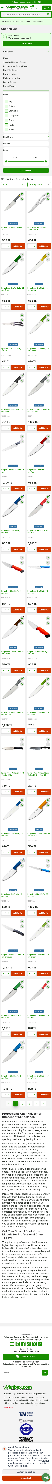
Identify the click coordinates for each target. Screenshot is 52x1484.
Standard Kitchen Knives (14, 62)
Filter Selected (26, 170)
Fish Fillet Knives (10, 70)
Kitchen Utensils (19, 21)
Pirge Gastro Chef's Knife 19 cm (11, 228)
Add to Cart (18, 246)
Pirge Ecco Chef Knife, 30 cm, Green (38, 956)
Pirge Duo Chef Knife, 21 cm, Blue (11, 1077)
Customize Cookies (26, 1472)
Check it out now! (28, 1356)
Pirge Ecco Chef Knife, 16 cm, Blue (11, 895)
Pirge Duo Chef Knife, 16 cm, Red (11, 592)
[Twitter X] (34, 1344)
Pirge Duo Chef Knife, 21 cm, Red (37, 531)
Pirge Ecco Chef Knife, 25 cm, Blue (12, 834)
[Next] (43, 1103)
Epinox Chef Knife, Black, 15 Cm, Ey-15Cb (12, 774)
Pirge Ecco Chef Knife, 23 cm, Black (12, 410)
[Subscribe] (45, 1373)
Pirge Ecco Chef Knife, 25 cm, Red (38, 1016)
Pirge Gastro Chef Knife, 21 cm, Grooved (12, 956)
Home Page (6, 21)
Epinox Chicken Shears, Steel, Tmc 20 (37, 228)
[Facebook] (23, 1344)
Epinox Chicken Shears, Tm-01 (11, 349)
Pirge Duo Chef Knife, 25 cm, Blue (37, 895)
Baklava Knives (10, 74)
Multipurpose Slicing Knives (15, 66)
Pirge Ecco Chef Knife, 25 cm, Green (38, 349)
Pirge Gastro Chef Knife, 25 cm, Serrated (12, 713)
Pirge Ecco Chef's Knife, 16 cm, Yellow (38, 834)
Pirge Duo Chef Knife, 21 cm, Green (11, 1016)
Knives (29, 21)
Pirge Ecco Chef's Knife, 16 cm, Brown (12, 653)
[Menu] (2, 7)
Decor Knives (9, 82)
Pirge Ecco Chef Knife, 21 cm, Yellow (37, 289)
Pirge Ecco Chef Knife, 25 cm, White (38, 1077)
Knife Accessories (11, 78)
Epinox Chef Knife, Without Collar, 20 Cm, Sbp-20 (38, 774)
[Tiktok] (29, 1344)
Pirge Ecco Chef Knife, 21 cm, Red (37, 471)
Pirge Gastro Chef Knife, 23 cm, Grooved (38, 410)
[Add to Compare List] (22, 199)
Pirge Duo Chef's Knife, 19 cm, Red (38, 653)
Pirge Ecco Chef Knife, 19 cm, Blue (37, 592)
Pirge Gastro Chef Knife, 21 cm (12, 471)
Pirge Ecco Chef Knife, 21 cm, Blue (11, 531)
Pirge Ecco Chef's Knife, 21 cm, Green (12, 289)
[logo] (17, 8)
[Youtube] (12, 1344)
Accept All (26, 1478)
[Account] (37, 7)
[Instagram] (18, 1344)
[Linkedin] (40, 1344)
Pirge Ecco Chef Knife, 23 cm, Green (38, 713)
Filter (5, 184)
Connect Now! (26, 43)
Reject (45, 1460)
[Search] (48, 14)
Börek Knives (9, 86)
